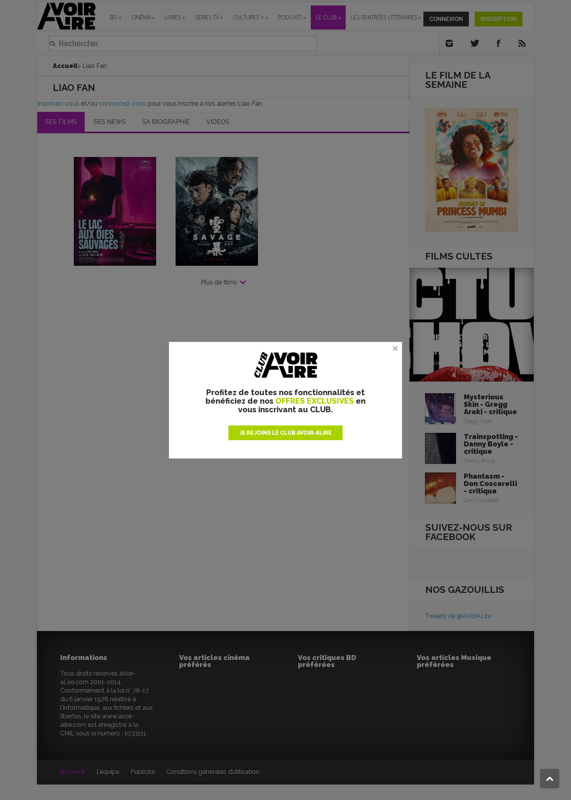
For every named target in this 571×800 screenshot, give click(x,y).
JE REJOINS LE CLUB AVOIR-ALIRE (285, 433)
